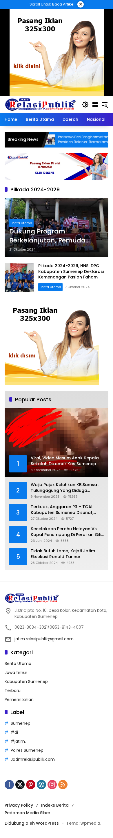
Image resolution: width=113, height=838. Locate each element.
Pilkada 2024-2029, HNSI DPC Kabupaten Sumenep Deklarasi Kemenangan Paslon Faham (71, 271)
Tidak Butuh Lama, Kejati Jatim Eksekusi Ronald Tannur (63, 554)
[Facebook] (9, 784)
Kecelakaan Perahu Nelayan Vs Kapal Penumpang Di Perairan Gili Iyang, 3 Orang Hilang (66, 531)
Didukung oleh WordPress (32, 823)
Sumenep (20, 723)
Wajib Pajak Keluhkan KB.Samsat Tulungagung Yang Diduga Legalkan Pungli (65, 487)
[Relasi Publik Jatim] (40, 104)
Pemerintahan (19, 699)
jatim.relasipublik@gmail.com (44, 639)
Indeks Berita (55, 805)
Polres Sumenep (27, 750)
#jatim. (18, 741)
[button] (85, 104)
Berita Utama (21, 223)
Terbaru (13, 690)
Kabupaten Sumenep (26, 681)
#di (14, 732)
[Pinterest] (30, 784)
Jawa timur (16, 672)
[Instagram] (52, 784)
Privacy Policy (19, 805)
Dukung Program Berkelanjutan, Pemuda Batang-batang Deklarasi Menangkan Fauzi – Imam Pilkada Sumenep (51, 236)
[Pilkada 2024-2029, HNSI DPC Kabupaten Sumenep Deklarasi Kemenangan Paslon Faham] (19, 277)
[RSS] (63, 784)
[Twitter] (20, 784)
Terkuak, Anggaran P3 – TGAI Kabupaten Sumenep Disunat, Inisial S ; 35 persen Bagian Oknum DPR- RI (67, 509)
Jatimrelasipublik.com (33, 759)
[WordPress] (41, 784)
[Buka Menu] (95, 104)
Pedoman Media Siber (27, 813)
